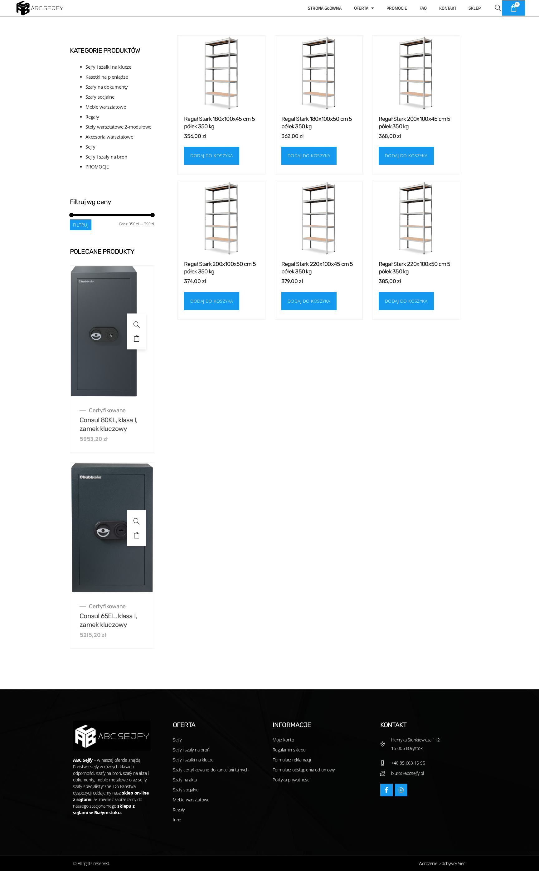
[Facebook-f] (386, 790)
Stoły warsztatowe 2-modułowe (118, 127)
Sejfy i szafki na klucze (108, 67)
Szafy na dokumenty (106, 87)
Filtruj (80, 225)
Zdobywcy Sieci (452, 863)
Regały (92, 117)
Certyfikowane (107, 410)
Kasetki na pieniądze (106, 77)
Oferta (361, 8)
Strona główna (324, 8)
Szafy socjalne (99, 97)
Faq (423, 8)
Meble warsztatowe (105, 107)
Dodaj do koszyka (136, 338)
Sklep (474, 8)
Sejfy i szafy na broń (106, 157)
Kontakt (447, 8)
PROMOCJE (97, 167)
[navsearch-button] (494, 8)
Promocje (396, 8)
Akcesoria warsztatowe (109, 137)
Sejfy (90, 147)
